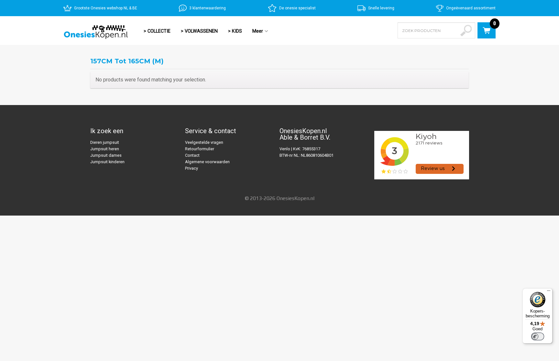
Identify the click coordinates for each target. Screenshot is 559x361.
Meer (255, 31)
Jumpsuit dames (106, 155)
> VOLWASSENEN (199, 31)
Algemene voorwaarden (207, 161)
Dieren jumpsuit (104, 142)
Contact (192, 155)
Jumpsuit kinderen (107, 161)
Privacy (191, 168)
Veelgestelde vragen (204, 142)
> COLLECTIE (157, 31)
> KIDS (235, 31)
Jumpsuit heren (104, 148)
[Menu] (549, 292)
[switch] (537, 336)
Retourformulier (199, 148)
